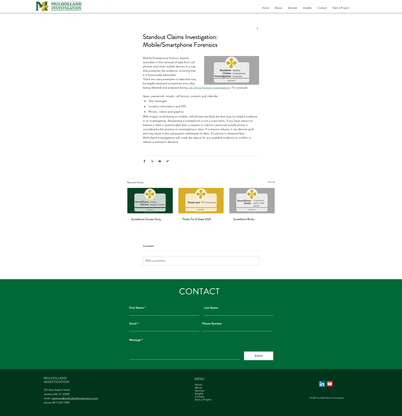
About (198, 387)
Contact (199, 396)
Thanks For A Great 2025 (196, 219)
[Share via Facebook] (144, 161)
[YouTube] (330, 384)
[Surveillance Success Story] (150, 200)
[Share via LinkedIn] (159, 161)
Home (198, 384)
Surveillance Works (243, 219)
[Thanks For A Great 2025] (201, 200)
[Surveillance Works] (252, 200)
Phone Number (212, 323)
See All (271, 182)
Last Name (211, 307)
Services (199, 390)
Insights (199, 393)
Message (135, 340)
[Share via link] (167, 161)
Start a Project (203, 399)
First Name (136, 307)
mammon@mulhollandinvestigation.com (74, 398)
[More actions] (257, 28)
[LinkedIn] (322, 384)
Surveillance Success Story (146, 219)
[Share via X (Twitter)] (152, 161)
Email (133, 323)
